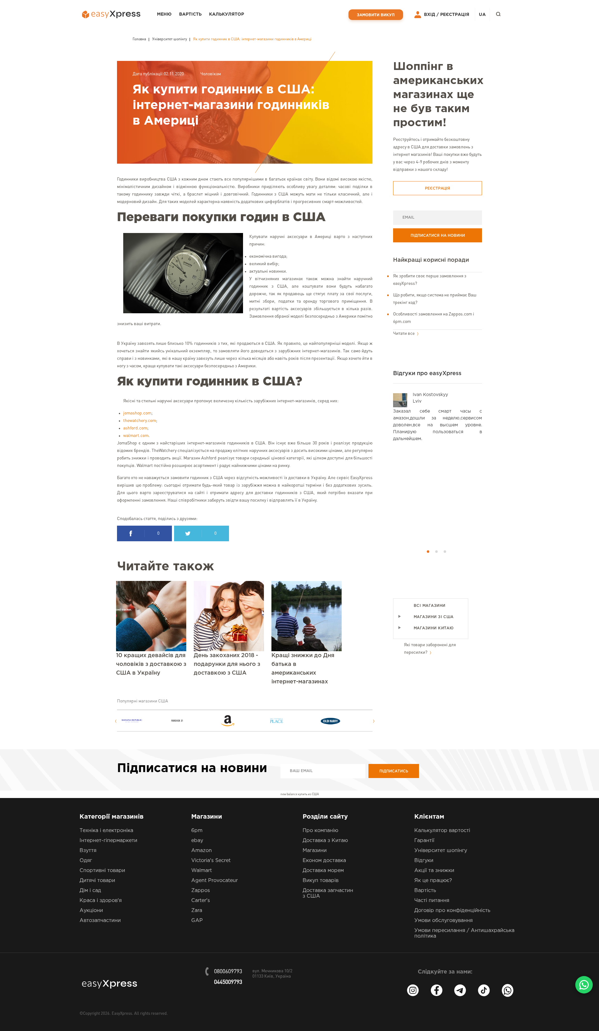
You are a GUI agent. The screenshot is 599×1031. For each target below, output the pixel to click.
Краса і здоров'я (101, 900)
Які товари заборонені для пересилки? (430, 649)
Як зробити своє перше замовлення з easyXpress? (429, 280)
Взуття (88, 850)
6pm (196, 830)
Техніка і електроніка (106, 830)
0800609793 (228, 971)
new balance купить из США (299, 794)
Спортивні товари (102, 870)
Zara (196, 910)
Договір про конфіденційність (452, 910)
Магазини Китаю (434, 628)
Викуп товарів (320, 880)
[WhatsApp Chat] (584, 985)
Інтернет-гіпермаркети (108, 840)
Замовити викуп (376, 15)
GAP (197, 920)
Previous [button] (115, 721)
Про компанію (320, 830)
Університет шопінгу (440, 850)
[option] (145, 720)
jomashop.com (137, 413)
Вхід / (431, 15)
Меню (164, 14)
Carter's (200, 900)
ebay (197, 840)
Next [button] (374, 721)
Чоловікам (210, 74)
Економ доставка (324, 860)
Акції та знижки (434, 870)
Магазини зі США (434, 617)
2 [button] (436, 551)
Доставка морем (323, 870)
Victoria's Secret (211, 860)
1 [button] (428, 551)
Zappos (200, 890)
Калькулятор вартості (442, 830)
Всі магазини (429, 605)
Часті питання (431, 900)
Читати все (404, 333)
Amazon (201, 850)
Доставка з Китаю (325, 840)
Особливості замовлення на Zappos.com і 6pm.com (433, 318)
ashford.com (135, 428)
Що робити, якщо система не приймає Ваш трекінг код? (434, 299)
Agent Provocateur (214, 880)
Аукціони (91, 910)
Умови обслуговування (443, 920)
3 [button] (445, 551)
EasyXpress (122, 1014)
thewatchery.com (139, 421)
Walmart (201, 870)
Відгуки (423, 860)
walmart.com (136, 436)
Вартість (190, 14)
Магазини (315, 850)
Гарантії (424, 840)
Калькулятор (226, 14)
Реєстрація (454, 15)
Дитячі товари (97, 880)
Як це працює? (433, 880)
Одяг (86, 860)
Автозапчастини (100, 920)
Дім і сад (90, 890)
